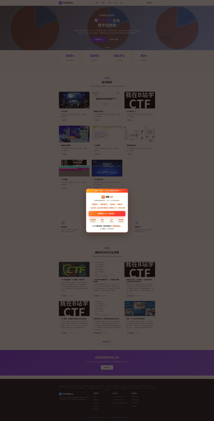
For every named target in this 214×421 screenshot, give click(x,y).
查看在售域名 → (117, 226)
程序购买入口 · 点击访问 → (107, 213)
